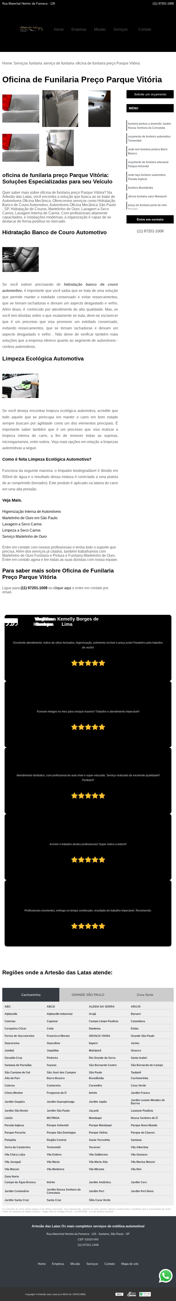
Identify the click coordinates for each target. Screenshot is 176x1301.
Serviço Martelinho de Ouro (24, 536)
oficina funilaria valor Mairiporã (147, 196)
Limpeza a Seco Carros (21, 530)
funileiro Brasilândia (140, 187)
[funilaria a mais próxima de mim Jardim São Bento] (20, 108)
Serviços (120, 29)
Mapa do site (129, 1264)
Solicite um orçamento (150, 94)
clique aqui (62, 588)
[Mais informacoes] (159, 29)
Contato (144, 29)
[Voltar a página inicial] (30, 29)
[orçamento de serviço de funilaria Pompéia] (99, 108)
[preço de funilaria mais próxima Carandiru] (60, 108)
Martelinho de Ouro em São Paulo (30, 518)
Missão (100, 29)
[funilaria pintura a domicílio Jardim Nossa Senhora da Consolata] (60, 148)
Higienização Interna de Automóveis (31, 511)
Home (59, 29)
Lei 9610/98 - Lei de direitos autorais (93, 1211)
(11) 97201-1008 (163, 3)
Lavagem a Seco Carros (22, 524)
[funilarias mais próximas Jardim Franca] (20, 148)
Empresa (79, 29)
